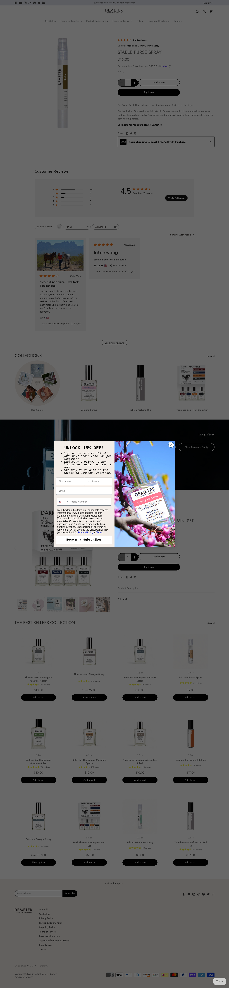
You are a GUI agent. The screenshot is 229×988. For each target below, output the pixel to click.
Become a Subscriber (84, 539)
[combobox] (62, 501)
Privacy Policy (85, 532)
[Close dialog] (171, 445)
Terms (99, 532)
